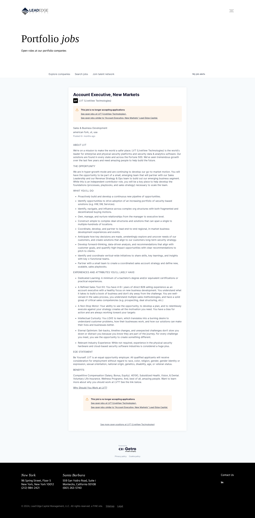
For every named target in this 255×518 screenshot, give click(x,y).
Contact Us (227, 474)
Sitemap (110, 506)
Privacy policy (121, 456)
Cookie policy (134, 456)
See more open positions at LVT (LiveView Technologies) (127, 424)
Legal (120, 506)
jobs (81, 74)
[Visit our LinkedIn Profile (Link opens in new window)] (227, 482)
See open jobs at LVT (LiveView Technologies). (103, 114)
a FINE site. (97, 506)
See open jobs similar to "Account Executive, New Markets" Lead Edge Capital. (119, 118)
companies (59, 74)
